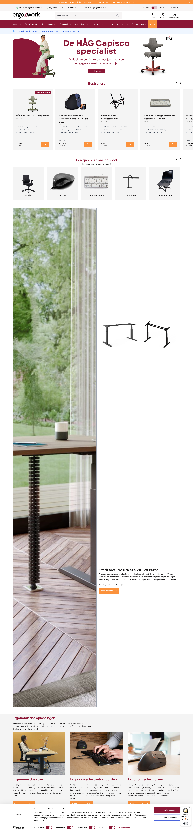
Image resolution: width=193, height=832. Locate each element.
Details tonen (124, 828)
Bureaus (16, 24)
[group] (33, 119)
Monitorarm (106, 24)
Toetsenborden (48, 24)
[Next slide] (180, 82)
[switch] (70, 827)
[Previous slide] (177, 82)
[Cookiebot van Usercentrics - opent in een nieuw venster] (19, 827)
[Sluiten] (190, 2)
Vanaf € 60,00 (24, 8)
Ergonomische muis (68, 24)
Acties (152, 24)
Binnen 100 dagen (94, 8)
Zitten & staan (31, 24)
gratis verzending (35, 8)
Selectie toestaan (170, 817)
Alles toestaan (169, 810)
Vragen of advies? (55, 8)
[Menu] (189, 808)
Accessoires (121, 24)
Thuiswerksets (138, 24)
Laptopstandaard (88, 24)
